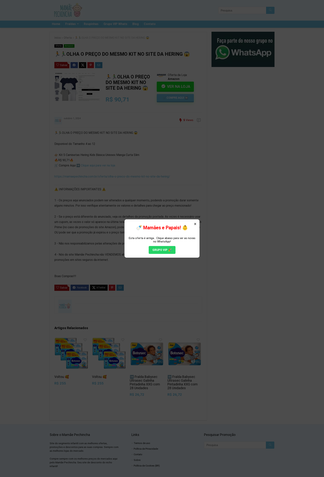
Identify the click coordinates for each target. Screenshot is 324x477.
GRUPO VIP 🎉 (162, 250)
